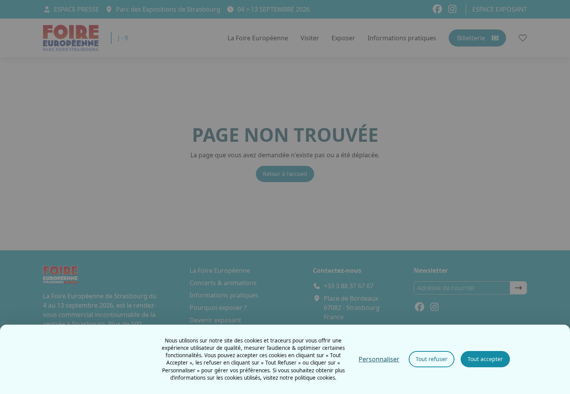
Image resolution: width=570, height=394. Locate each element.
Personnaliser (379, 359)
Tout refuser (431, 359)
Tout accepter (485, 359)
